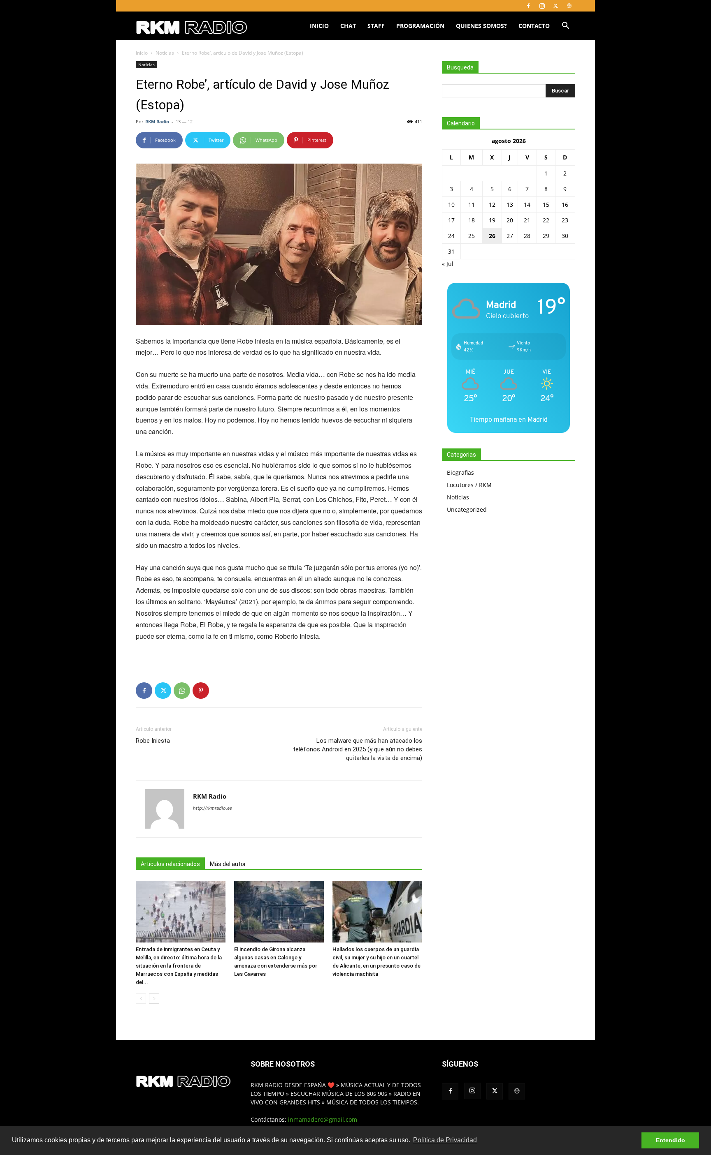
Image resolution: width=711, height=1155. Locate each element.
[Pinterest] (201, 690)
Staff (376, 26)
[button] (565, 26)
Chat (348, 26)
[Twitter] (555, 6)
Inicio (319, 26)
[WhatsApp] (182, 690)
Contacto (534, 26)
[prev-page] (141, 998)
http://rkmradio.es (212, 808)
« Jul (447, 264)
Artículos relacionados (170, 864)
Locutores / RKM (469, 485)
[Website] (569, 6)
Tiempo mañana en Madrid (509, 419)
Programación (420, 26)
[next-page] (154, 998)
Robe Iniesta (153, 740)
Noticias (165, 52)
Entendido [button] (670, 1140)
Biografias (460, 472)
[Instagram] (542, 6)
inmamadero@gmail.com (322, 1119)
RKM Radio (157, 121)
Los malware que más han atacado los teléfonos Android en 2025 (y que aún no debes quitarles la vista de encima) (357, 749)
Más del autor (228, 864)
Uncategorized (467, 509)
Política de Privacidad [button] (445, 1140)
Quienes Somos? (481, 26)
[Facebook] (528, 6)
